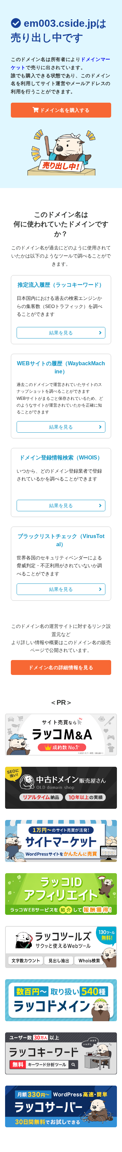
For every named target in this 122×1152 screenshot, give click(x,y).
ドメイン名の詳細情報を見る (60, 667)
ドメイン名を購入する (65, 110)
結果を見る (61, 332)
